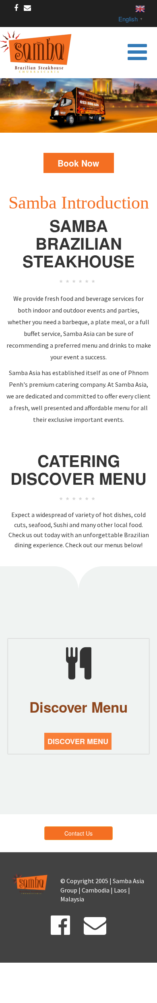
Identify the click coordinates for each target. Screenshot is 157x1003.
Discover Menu (78, 741)
